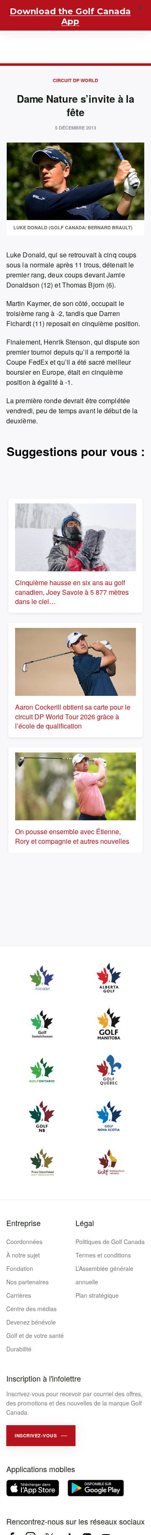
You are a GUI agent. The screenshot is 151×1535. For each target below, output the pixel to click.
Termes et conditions (103, 1255)
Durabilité (18, 1349)
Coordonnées (24, 1241)
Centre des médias (31, 1308)
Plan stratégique (97, 1295)
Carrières (18, 1295)
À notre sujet (23, 1255)
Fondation (19, 1268)
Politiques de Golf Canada (110, 1241)
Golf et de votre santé (35, 1335)
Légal (85, 1222)
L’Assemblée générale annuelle (104, 1275)
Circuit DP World (75, 80)
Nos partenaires (27, 1282)
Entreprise (23, 1222)
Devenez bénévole (31, 1322)
